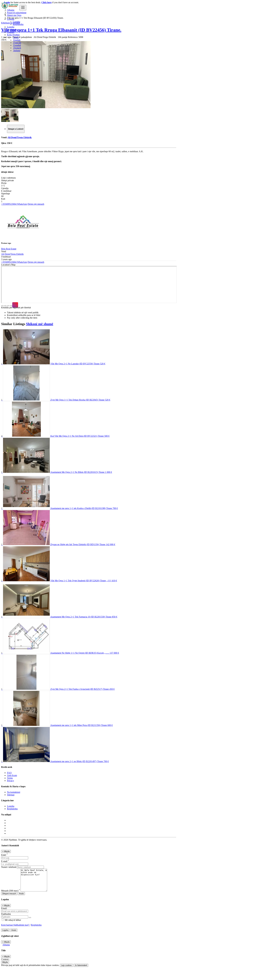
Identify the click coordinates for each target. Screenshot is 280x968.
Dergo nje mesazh (36, 204)
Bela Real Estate (8, 249)
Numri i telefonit (9, 867)
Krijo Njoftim (13, 35)
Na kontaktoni (13, 792)
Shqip (16, 37)
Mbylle (5, 962)
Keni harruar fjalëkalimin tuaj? (15, 925)
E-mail (5, 861)
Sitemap (10, 794)
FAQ (9, 772)
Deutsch (17, 48)
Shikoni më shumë (39, 324)
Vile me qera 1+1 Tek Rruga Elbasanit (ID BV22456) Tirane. (61, 30)
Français (17, 42)
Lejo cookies (66, 965)
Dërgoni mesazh (9, 893)
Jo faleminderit (81, 965)
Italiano (16, 50)
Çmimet (10, 32)
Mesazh (10, 890)
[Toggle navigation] (23, 7)
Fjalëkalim (6, 914)
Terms (10, 778)
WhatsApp (21, 204)
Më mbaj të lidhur (12, 920)
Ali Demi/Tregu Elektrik (20, 137)
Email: (4, 908)
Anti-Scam (12, 775)
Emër (4, 855)
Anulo (21, 893)
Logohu (16, 21)
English (16, 40)
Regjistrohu (18, 24)
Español (17, 45)
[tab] (15, 129)
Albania (6, 945)
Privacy (10, 780)
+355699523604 (8, 204)
